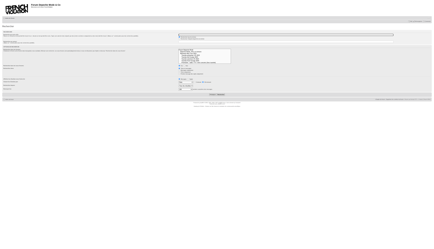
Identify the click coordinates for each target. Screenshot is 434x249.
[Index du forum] (17, 8)
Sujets (191, 79)
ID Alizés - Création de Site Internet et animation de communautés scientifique (220, 106)
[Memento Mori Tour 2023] (205, 53)
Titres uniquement (185, 72)
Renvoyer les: (7, 89)
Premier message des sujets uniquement (191, 74)
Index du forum (9, 18)
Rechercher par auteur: (10, 41)
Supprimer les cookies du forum (394, 99)
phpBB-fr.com (221, 104)
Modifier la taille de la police (429, 18)
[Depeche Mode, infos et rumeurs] (205, 52)
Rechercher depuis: (9, 85)
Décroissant (207, 82)
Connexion (428, 21)
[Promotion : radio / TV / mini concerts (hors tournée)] (205, 62)
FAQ (411, 21)
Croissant (198, 82)
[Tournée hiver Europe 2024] (205, 61)
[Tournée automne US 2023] (205, 59)
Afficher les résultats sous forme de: (14, 79)
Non (186, 65)
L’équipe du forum (380, 99)
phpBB (202, 102)
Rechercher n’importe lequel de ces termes (192, 39)
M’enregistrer (418, 21)
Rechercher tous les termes (188, 37)
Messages (183, 79)
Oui (181, 65)
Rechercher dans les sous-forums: (13, 65)
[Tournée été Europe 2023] (205, 57)
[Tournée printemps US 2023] (205, 55)
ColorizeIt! (238, 102)
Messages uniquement (186, 70)
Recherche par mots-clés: (11, 34)
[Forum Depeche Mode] (205, 50)
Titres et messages (185, 68)
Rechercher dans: (8, 68)
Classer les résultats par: (10, 81)
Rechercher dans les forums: (12, 49)
